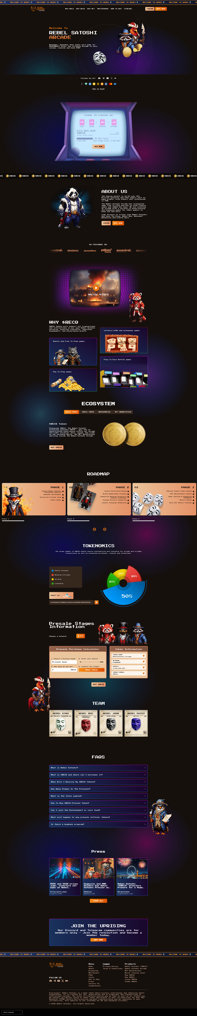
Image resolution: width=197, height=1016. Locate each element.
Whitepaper (102, 8)
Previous (93, 528)
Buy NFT (91, 8)
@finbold (88, 891)
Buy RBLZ (69, 8)
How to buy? (99, 89)
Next (103, 528)
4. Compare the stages (89, 666)
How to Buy (116, 8)
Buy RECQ (80, 8)
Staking (128, 8)
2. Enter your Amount (88, 658)
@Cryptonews (124, 891)
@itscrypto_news (58, 891)
